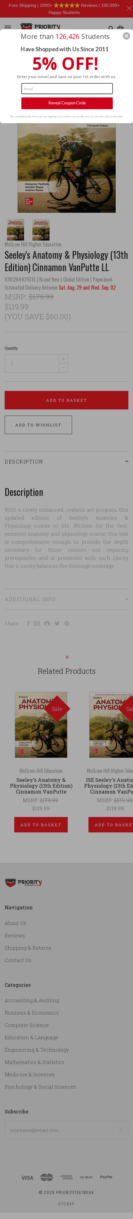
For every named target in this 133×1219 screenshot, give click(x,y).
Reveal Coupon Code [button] (67, 102)
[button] (126, 36)
